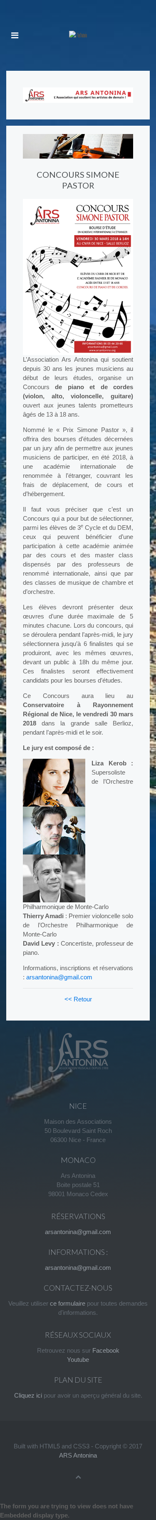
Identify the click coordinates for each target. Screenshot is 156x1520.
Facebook (105, 1350)
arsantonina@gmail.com (59, 977)
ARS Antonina (78, 1455)
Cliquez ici (28, 1395)
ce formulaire (67, 1303)
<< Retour (78, 999)
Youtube (78, 1359)
